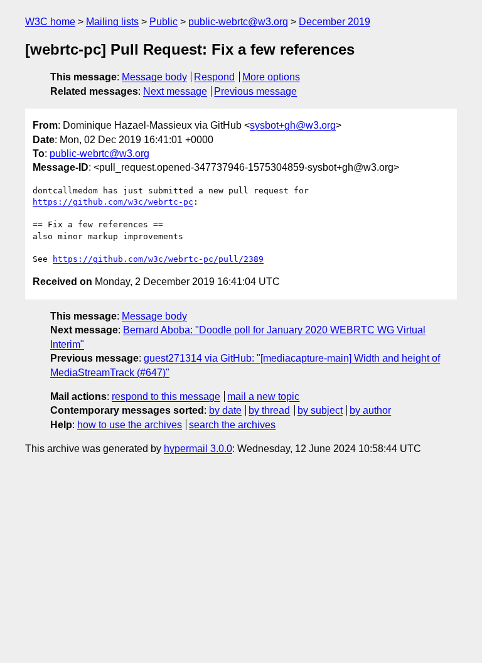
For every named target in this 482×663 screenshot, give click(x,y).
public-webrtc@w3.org (238, 21)
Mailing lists (112, 21)
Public (163, 21)
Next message (175, 91)
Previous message (255, 91)
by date (225, 410)
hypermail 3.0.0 (198, 448)
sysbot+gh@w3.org (293, 125)
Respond (214, 77)
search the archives (232, 424)
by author (370, 410)
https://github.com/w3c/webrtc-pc (113, 202)
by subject (320, 410)
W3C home (50, 21)
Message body (154, 77)
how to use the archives (129, 424)
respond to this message (166, 396)
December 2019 (334, 21)
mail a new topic (263, 396)
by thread (269, 410)
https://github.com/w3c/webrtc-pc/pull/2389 (158, 259)
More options (271, 77)
